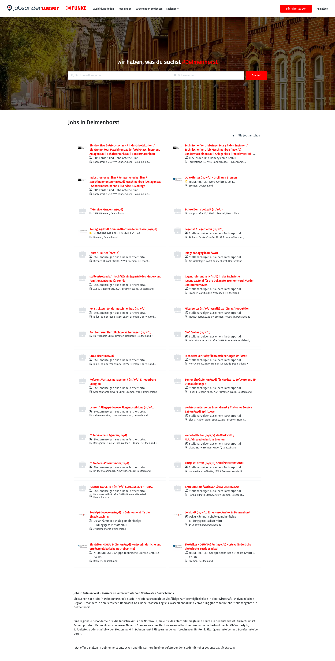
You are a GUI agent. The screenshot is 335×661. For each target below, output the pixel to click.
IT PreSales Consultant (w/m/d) (109, 463)
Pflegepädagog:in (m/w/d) (201, 253)
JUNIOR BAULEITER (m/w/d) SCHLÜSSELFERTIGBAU (122, 486)
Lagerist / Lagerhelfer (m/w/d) (204, 229)
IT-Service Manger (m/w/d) (106, 209)
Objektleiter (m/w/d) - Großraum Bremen (211, 177)
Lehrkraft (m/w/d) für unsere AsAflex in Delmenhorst (217, 512)
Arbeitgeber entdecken (149, 8)
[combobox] (119, 75)
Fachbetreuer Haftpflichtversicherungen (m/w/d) (120, 332)
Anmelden (322, 8)
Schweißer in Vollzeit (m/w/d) (203, 209)
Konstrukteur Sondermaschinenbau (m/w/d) (117, 308)
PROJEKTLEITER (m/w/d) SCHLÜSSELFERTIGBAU (214, 463)
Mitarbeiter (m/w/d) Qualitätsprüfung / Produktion (217, 308)
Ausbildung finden (103, 8)
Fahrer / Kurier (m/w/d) (104, 253)
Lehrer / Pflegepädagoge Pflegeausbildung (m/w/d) (122, 407)
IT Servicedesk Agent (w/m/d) (108, 435)
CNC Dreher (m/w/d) (197, 332)
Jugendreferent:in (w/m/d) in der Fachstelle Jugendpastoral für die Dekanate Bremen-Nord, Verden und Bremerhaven (219, 281)
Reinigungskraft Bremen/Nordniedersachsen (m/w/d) (123, 229)
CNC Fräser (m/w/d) (102, 356)
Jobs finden (125, 8)
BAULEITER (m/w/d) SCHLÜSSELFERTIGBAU (212, 486)
